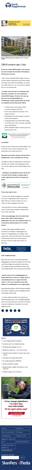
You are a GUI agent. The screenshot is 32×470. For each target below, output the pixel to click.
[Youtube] (15, 15)
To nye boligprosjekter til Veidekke (12, 341)
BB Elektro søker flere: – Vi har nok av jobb (15, 350)
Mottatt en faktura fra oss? (8, 440)
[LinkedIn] (23, 11)
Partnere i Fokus (21, 436)
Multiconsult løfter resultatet (10, 364)
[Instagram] (18, 11)
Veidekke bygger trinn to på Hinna (12, 372)
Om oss (4, 428)
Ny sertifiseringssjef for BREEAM (12, 361)
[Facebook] (7, 11)
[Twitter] (12, 11)
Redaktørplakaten (7, 450)
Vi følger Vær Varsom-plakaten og (8, 446)
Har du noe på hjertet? (8, 432)
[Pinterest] (15, 311)
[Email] (19, 311)
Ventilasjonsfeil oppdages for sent (12, 347)
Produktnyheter (6, 436)
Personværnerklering (22, 441)
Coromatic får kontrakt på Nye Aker (12, 358)
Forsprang (20, 432)
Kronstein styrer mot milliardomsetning (13, 344)
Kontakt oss (20, 428)
